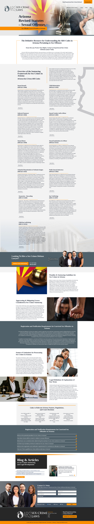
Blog (91, 7)
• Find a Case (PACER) (68, 415)
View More (20, 108)
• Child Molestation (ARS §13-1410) (54, 414)
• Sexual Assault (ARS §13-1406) (40, 421)
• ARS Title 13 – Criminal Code (54, 421)
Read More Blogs (20, 477)
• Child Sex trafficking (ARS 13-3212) (25, 416)
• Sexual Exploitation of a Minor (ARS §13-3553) (26, 419)
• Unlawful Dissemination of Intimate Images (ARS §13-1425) (54, 418)
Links (81, 7)
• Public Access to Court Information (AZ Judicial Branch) (68, 418)
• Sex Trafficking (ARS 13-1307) (26, 414)
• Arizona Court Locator (68, 420)
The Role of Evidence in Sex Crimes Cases (25, 472)
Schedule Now (88, 2)
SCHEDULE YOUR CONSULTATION (20, 263)
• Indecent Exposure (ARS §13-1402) (26, 421)
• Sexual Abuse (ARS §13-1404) (40, 416)
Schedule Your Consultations (70, 516)
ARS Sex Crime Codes (72, 7)
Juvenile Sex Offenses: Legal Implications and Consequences (29, 473)
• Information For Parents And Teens (68, 414)
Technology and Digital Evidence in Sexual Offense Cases (28, 470)
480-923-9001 (33, 264)
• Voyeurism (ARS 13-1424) (54, 415)
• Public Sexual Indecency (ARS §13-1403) (40, 414)
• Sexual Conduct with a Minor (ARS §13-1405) (40, 419)
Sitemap (54, 522)
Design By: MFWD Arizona (62, 522)
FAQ (86, 7)
